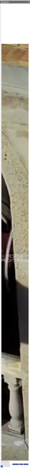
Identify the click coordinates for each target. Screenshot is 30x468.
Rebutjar (21, 464)
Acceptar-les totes (15, 464)
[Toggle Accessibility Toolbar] (2, 466)
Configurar (26, 464)
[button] (28, 2)
